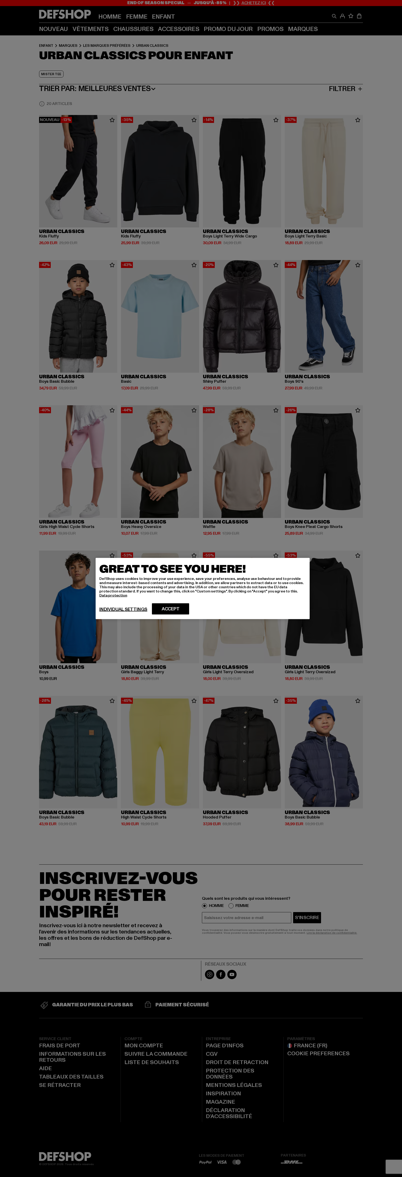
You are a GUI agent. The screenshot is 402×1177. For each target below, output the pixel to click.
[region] (203, 588)
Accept (171, 609)
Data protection (113, 595)
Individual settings (123, 609)
